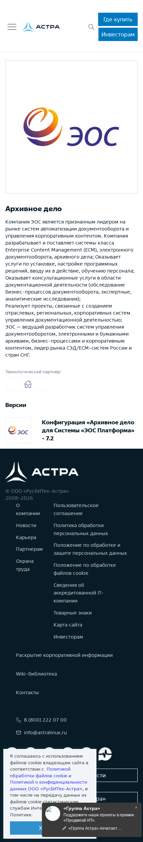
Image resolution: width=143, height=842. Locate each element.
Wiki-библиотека (36, 674)
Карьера (26, 537)
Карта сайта (68, 624)
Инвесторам (118, 34)
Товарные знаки (73, 612)
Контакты (27, 692)
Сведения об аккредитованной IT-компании (79, 593)
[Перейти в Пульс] (105, 754)
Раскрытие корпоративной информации (64, 655)
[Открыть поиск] (91, 27)
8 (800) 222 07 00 (45, 720)
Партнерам (29, 549)
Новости (26, 525)
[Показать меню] (12, 27)
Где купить (117, 19)
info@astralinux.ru (45, 732)
